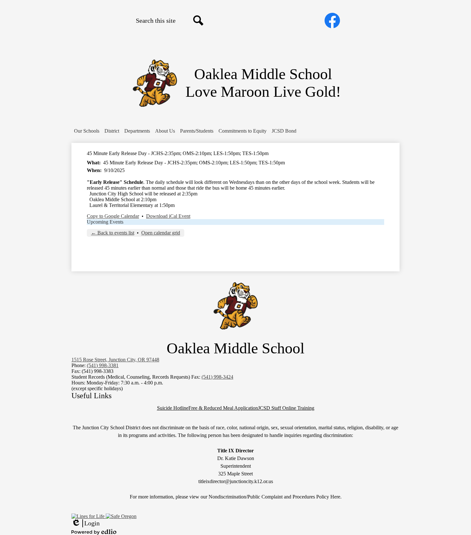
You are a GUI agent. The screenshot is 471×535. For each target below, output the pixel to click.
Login (85, 523)
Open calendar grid (160, 232)
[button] (86, 131)
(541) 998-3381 (103, 365)
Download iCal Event (168, 216)
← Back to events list (112, 232)
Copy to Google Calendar (113, 216)
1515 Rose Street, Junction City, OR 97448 (115, 359)
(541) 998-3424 (217, 377)
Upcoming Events (105, 222)
